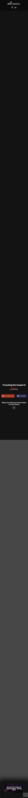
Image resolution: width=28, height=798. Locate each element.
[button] (15, 7)
